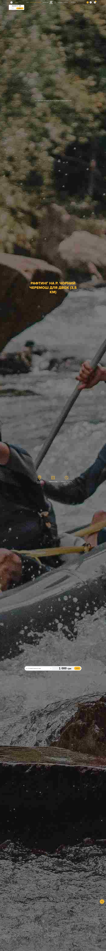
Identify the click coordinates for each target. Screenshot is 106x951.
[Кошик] (95, 2)
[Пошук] (91, 2)
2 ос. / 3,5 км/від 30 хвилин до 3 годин (39, 678)
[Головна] (51, 2)
